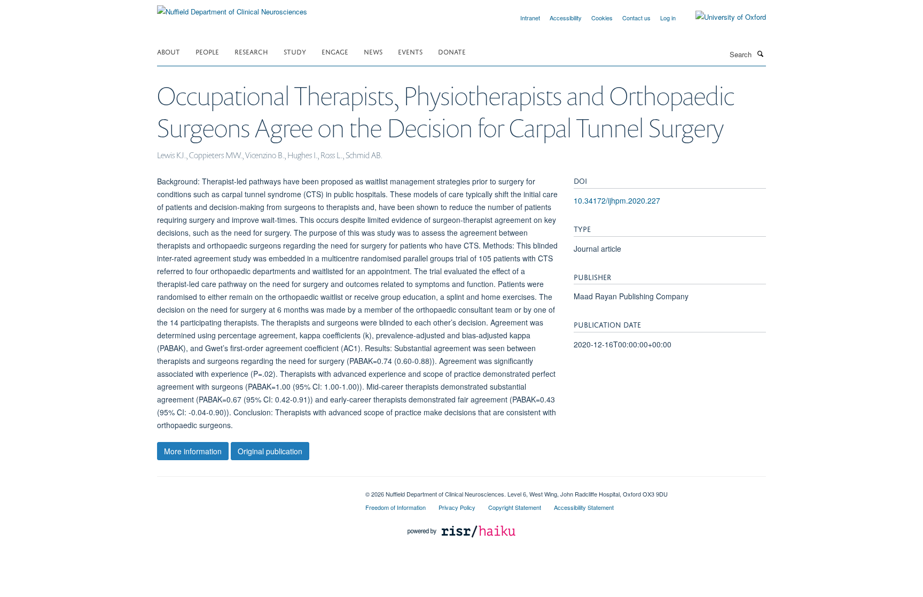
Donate (452, 51)
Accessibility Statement (584, 507)
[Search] (760, 53)
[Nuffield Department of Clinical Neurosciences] (232, 8)
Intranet (530, 17)
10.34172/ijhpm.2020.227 (617, 200)
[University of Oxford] (722, 17)
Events (410, 51)
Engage (335, 51)
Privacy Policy (457, 507)
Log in (668, 17)
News (373, 51)
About (168, 51)
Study (295, 51)
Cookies (602, 17)
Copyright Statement (514, 507)
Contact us (636, 17)
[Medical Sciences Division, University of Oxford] (253, 490)
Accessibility (566, 17)
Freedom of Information (395, 507)
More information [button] (193, 451)
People (207, 51)
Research (251, 51)
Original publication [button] (270, 451)
